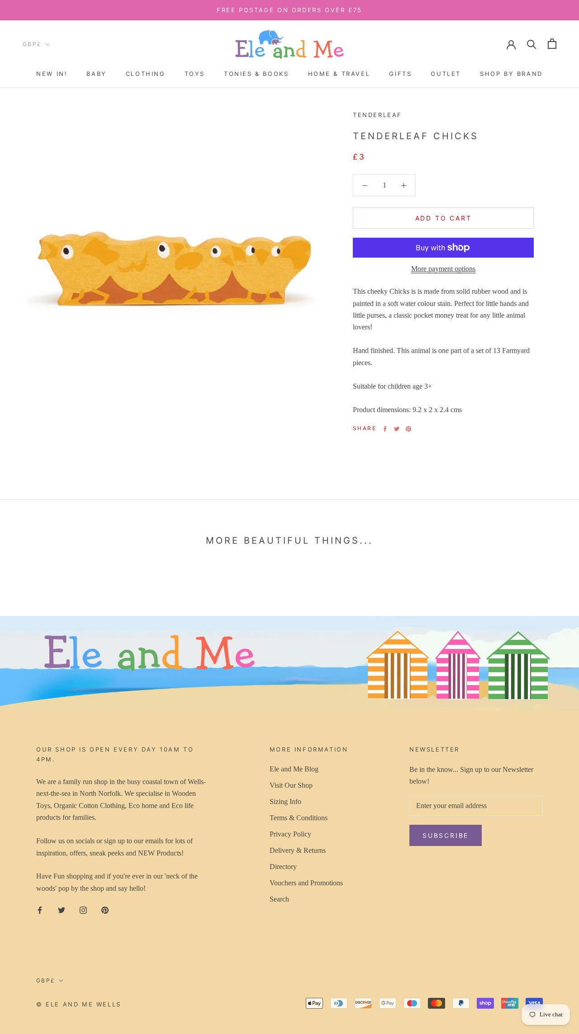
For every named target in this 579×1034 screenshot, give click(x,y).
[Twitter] (396, 429)
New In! (51, 73)
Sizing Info (285, 801)
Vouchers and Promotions (306, 883)
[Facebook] (385, 429)
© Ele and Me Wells (78, 1004)
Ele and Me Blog (294, 769)
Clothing (146, 73)
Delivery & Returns (298, 850)
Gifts (400, 73)
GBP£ (32, 44)
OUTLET (446, 73)
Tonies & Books (256, 73)
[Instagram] (83, 909)
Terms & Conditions (298, 818)
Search (279, 899)
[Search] (531, 43)
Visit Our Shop (291, 785)
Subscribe (445, 835)
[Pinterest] (408, 429)
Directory (283, 866)
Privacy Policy (290, 834)
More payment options (443, 269)
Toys (195, 73)
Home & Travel (339, 73)
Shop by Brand (511, 73)
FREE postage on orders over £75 (289, 10)
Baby (96, 73)
